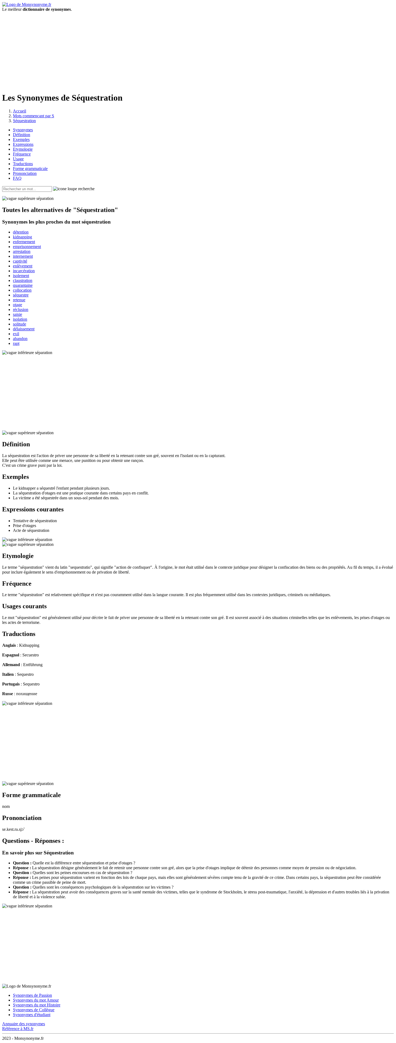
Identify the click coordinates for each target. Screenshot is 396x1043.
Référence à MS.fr (17, 1028)
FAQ (17, 178)
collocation (22, 290)
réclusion (20, 309)
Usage (18, 159)
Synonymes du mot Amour (36, 1000)
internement (23, 256)
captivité (20, 261)
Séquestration (24, 120)
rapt (16, 343)
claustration (22, 280)
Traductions (23, 163)
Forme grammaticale (30, 168)
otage (17, 304)
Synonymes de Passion (32, 995)
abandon (20, 338)
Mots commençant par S (33, 116)
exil (16, 333)
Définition (21, 134)
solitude (19, 324)
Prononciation (25, 173)
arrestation (21, 251)
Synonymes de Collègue (33, 1009)
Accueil (19, 111)
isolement (21, 275)
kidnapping (22, 237)
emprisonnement (27, 246)
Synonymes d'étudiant (31, 1014)
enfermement (24, 241)
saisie (17, 314)
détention (21, 232)
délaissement (23, 329)
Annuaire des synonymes (23, 1023)
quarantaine (23, 285)
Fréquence (22, 154)
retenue (19, 300)
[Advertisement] (198, 49)
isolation (20, 319)
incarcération (24, 270)
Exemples (21, 139)
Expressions (23, 144)
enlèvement (22, 266)
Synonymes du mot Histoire (36, 1005)
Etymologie (23, 149)
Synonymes (23, 130)
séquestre (21, 295)
